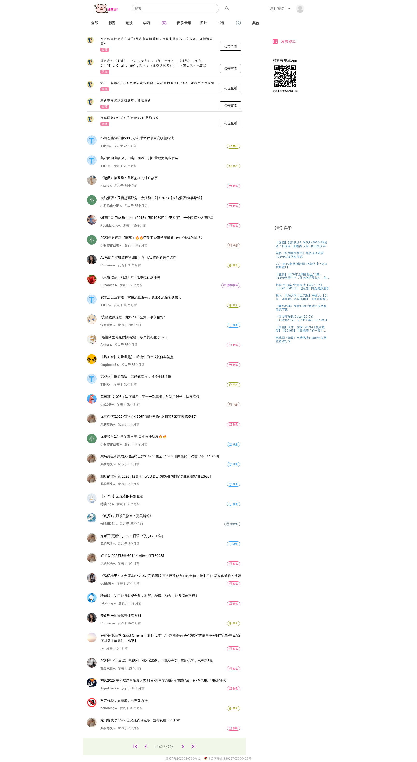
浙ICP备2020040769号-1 (182, 758)
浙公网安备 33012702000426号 (229, 758)
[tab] (94, 23)
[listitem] (164, 45)
